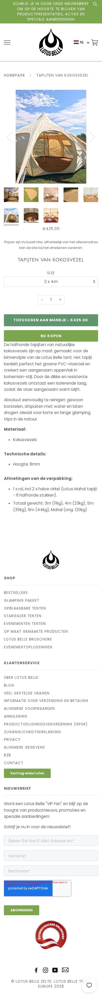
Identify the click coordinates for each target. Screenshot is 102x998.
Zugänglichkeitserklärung (32, 732)
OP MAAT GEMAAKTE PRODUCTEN (36, 631)
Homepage (14, 75)
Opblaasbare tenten (25, 608)
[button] (81, 42)
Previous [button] (13, 136)
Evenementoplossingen (28, 647)
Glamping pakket (21, 600)
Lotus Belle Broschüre (28, 639)
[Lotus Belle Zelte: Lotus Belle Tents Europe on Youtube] (55, 971)
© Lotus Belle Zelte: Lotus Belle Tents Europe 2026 (51, 984)
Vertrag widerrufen (27, 773)
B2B (7, 755)
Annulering (15, 716)
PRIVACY (12, 739)
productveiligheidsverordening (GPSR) (46, 724)
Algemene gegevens (24, 747)
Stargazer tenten (23, 615)
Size (51, 273)
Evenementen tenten (25, 623)
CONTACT (13, 763)
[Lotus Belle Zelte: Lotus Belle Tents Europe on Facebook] (36, 971)
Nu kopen (51, 336)
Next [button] (88, 136)
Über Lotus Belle (21, 677)
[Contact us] (65, 971)
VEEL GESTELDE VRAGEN (26, 693)
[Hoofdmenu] (7, 42)
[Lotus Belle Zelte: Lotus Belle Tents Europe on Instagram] (45, 971)
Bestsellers (16, 592)
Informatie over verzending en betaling (46, 700)
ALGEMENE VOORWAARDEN (29, 708)
